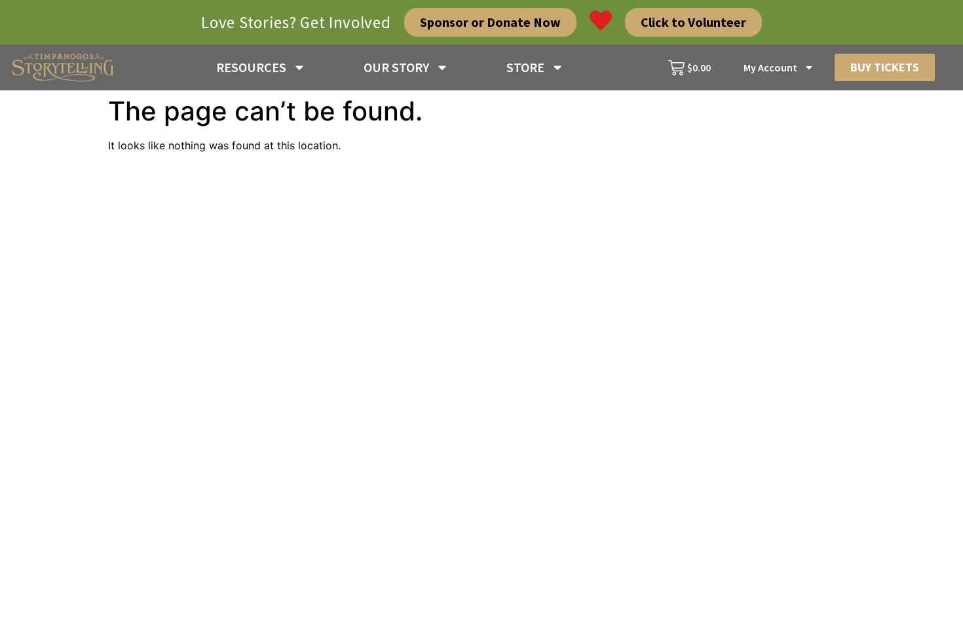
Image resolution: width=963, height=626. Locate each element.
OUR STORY (396, 67)
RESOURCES (251, 67)
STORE (525, 67)
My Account (770, 67)
